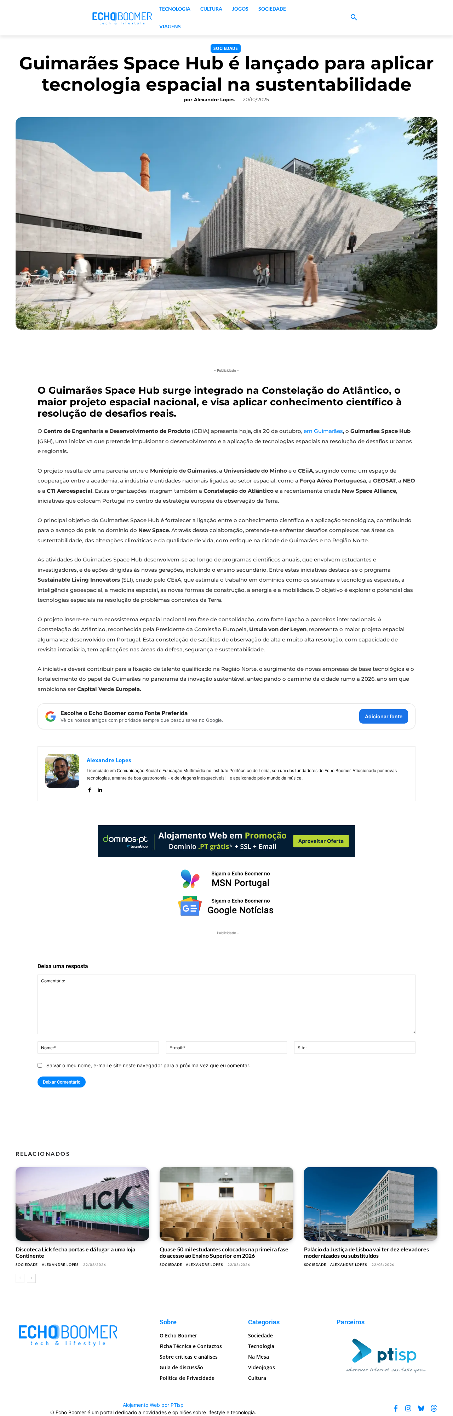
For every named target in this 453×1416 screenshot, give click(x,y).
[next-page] (31, 1278)
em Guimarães (323, 431)
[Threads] (433, 1408)
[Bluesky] (421, 1408)
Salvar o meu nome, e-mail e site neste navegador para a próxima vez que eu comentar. (148, 1065)
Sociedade (225, 48)
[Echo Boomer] (122, 17)
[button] (353, 17)
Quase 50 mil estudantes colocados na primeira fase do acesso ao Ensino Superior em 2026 (224, 1252)
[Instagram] (408, 1408)
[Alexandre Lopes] (62, 773)
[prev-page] (20, 1278)
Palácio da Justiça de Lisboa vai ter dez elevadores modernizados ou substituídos (366, 1252)
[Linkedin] (99, 788)
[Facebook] (89, 788)
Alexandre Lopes (214, 99)
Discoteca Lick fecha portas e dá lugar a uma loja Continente (75, 1252)
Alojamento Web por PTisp (153, 1405)
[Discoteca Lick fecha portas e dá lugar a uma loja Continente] (82, 1204)
